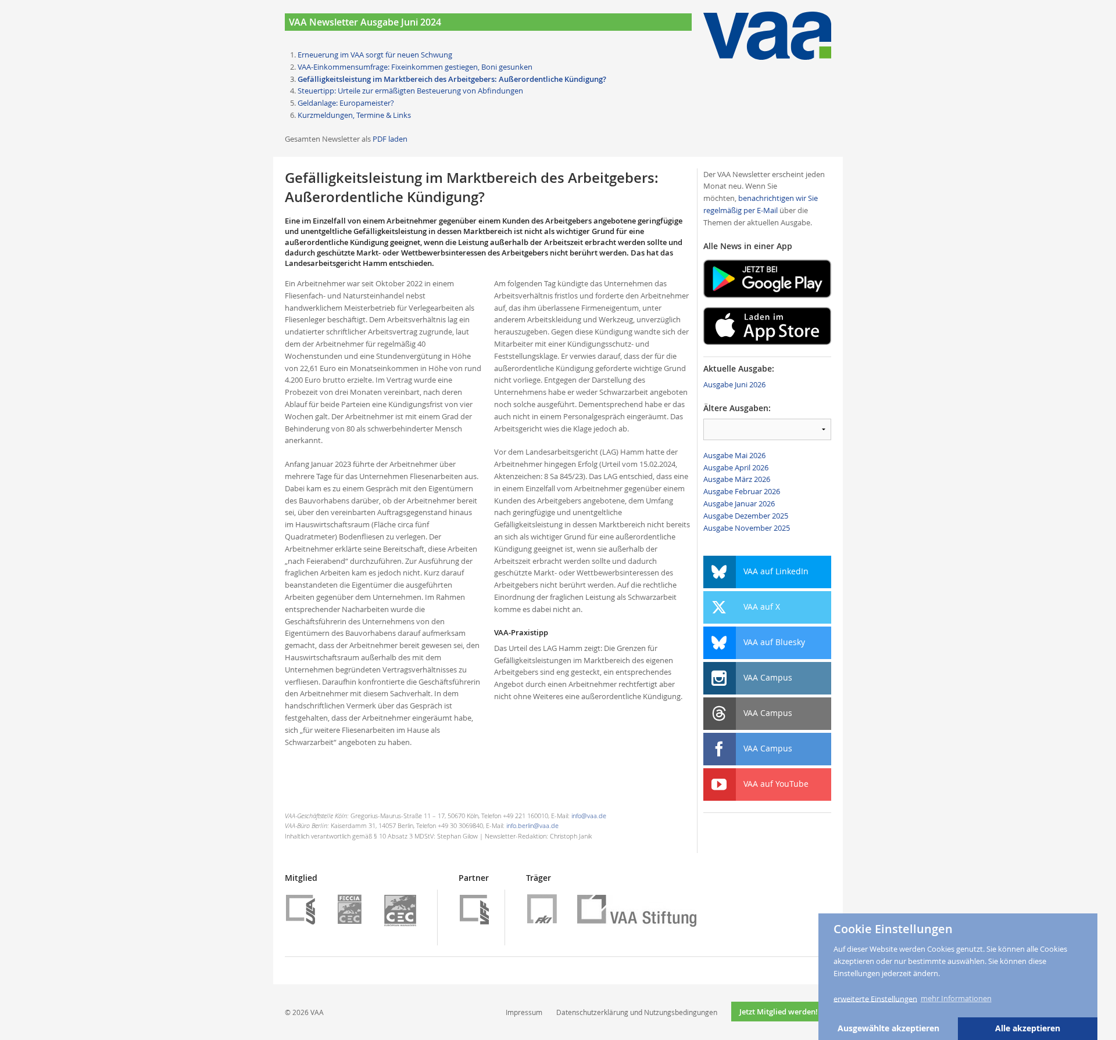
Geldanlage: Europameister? (346, 103)
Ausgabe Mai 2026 (734, 455)
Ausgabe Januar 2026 (739, 503)
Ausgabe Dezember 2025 (745, 515)
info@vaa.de (588, 815)
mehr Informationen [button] (956, 998)
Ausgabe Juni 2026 (734, 384)
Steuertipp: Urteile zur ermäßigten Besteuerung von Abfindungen (410, 90)
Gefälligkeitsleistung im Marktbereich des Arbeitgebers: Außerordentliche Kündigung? (452, 79)
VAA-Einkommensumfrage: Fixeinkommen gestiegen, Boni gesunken (415, 67)
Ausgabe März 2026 (736, 479)
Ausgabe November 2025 (746, 528)
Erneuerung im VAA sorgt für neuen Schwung (375, 54)
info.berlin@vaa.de (532, 825)
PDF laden (390, 139)
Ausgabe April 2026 (735, 467)
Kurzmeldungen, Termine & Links (354, 115)
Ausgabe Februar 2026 (741, 491)
